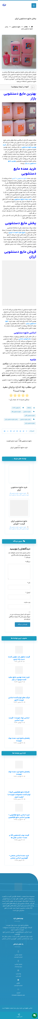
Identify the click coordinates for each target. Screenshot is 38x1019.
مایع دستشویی (26, 412)
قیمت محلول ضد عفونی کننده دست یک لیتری (19, 658)
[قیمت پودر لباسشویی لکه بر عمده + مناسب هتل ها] (19, 828)
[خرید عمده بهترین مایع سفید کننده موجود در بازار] (19, 670)
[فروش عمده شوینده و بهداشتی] (4, 4)
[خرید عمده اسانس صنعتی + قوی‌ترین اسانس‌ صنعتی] (19, 848)
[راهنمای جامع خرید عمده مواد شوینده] (19, 731)
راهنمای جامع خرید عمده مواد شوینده (19, 739)
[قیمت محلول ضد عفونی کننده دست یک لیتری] (19, 650)
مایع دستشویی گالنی (30, 415)
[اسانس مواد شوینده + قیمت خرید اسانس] (19, 711)
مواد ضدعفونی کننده (14, 495)
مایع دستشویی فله (16, 412)
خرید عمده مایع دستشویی (23, 199)
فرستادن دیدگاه (22, 624)
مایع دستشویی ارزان (30, 423)
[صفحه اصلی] (32, 27)
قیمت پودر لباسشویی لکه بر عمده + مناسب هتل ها (19, 836)
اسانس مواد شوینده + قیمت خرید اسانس (19, 719)
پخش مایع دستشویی (25, 419)
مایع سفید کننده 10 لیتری (16, 232)
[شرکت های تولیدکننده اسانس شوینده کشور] (19, 690)
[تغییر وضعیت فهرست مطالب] (32, 87)
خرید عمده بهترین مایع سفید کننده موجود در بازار (19, 678)
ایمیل (28, 592)
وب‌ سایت (27, 602)
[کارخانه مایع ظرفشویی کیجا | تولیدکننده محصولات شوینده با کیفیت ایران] (19, 785)
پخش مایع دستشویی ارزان (11, 419)
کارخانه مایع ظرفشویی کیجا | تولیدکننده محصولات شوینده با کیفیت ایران (19, 794)
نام (28, 583)
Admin (29, 408)
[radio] (27, 396)
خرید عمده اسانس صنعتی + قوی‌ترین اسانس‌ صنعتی (19, 857)
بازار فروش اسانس (25, 339)
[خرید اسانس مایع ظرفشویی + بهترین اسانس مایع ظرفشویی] (19, 808)
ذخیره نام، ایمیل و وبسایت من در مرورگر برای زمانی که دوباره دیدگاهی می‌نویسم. (19, 616)
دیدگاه (27, 562)
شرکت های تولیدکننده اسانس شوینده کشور (19, 699)
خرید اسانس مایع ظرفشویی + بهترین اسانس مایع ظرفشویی (19, 816)
